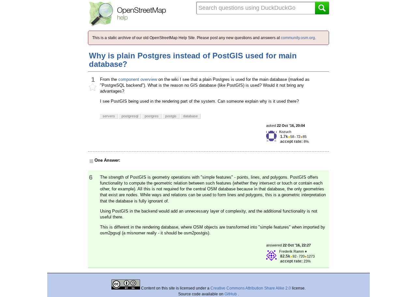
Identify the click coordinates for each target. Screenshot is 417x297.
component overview (137, 79)
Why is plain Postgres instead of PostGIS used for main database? (193, 59)
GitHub (231, 294)
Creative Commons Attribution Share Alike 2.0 (250, 288)
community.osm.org (298, 38)
